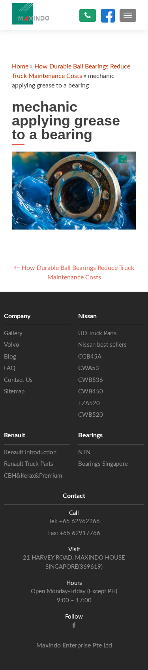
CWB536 (90, 380)
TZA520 (89, 403)
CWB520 (90, 415)
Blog (10, 357)
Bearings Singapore (103, 464)
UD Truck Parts (97, 333)
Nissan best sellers (102, 345)
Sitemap (14, 392)
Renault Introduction (30, 453)
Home (20, 66)
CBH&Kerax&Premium (33, 476)
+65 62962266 (79, 521)
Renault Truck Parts (28, 464)
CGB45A (89, 357)
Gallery (13, 333)
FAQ (9, 368)
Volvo (11, 345)
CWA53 (88, 368)
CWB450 (90, 392)
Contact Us (18, 380)
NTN (84, 453)
